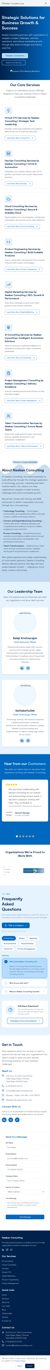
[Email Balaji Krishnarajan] (28, 668)
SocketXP (25, 815)
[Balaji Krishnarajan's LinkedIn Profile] (22, 668)
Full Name (9, 1143)
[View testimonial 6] (33, 836)
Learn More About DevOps (17, 184)
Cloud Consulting (9, 1265)
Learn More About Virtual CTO (18, 138)
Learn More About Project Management (22, 400)
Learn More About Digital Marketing (20, 312)
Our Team (6, 1306)
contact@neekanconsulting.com (19, 1091)
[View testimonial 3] (23, 836)
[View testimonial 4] (27, 836)
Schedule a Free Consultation (23, 1021)
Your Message (11, 1198)
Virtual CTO (8, 949)
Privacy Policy (20, 1361)
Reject (20, 1366)
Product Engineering (10, 1279)
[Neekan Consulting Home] (13, 3)
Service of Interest (13, 1187)
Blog (4, 1310)
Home (4, 1295)
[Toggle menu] (45, 3)
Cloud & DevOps (27, 943)
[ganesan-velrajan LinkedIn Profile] (9, 814)
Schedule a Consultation (15, 56)
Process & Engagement (26, 949)
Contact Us (6, 1321)
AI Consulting (7, 1261)
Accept (30, 1366)
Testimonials (7, 1313)
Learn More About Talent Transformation (22, 446)
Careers (5, 1317)
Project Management (10, 1283)
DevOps (5, 1268)
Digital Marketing (8, 1276)
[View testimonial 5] (30, 836)
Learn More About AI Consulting (19, 358)
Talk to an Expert (16, 925)
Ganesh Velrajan (22, 813)
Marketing (33, 938)
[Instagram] (10, 1120)
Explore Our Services (14, 63)
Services (5, 1298)
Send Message (25, 1217)
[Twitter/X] (17, 1120)
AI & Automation (10, 943)
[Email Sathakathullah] (28, 740)
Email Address (11, 1154)
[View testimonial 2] (20, 836)
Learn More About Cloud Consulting (20, 226)
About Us (5, 1302)
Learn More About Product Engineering (22, 269)
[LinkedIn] (4, 1120)
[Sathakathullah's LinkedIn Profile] (22, 740)
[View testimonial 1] (17, 836)
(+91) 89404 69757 (14, 1086)
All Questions (9, 938)
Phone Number (11, 1165)
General (22, 938)
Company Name (12, 1176)
